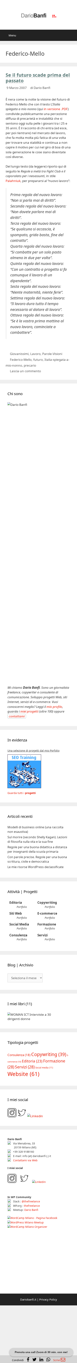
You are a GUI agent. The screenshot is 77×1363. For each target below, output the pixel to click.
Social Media (19, 924)
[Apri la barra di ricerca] (71, 35)
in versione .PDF (56, 109)
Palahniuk (13, 181)
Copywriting (47, 902)
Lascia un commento (25, 371)
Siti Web (15, 913)
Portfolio (22, 907)
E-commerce (47, 913)
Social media (44, 1067)
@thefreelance (31, 1201)
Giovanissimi (19, 354)
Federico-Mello (21, 359)
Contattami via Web (25, 1160)
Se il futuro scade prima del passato (38, 78)
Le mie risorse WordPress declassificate (35, 867)
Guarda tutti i (21, 793)
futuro (38, 359)
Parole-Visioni (52, 354)
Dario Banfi (31, 1210)
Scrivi (57, 1360)
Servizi (42, 935)
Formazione (46, 924)
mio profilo (54, 706)
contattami (17, 716)
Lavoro (35, 354)
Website (23, 1074)
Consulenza (18, 935)
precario (30, 365)
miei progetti (29, 711)
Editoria (15, 902)
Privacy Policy (48, 1299)
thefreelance (32, 1205)
